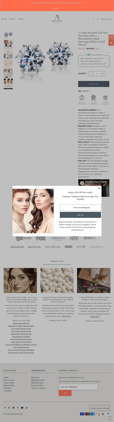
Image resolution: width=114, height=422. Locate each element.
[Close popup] (99, 188)
